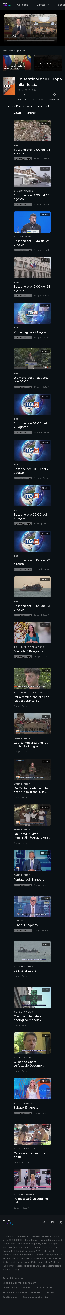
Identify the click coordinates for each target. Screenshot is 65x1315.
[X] (60, 1222)
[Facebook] (44, 1222)
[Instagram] (52, 1222)
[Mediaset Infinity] (7, 5)
